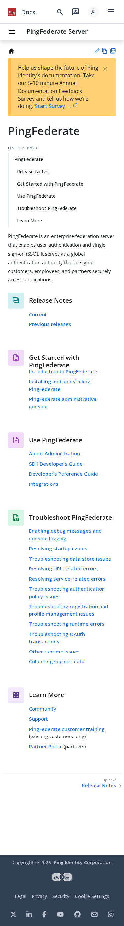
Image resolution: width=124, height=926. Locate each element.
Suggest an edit (97, 51)
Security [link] (60, 896)
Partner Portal (45, 746)
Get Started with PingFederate (50, 184)
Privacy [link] (39, 896)
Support (38, 718)
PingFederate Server (57, 31)
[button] (93, 12)
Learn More (29, 220)
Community (42, 708)
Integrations (43, 484)
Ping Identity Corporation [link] (83, 862)
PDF (113, 51)
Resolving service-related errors (67, 578)
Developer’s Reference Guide (63, 473)
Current (38, 314)
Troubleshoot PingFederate (47, 208)
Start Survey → (53, 106)
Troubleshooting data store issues (70, 558)
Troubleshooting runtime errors (66, 623)
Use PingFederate (36, 196)
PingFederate (28, 159)
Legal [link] (20, 896)
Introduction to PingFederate (63, 371)
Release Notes (33, 171)
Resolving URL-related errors (63, 568)
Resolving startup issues (58, 548)
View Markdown (105, 51)
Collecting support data (57, 661)
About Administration (54, 453)
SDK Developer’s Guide (56, 463)
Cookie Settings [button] (92, 896)
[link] (12, 12)
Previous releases (50, 324)
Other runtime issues (54, 651)
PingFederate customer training (66, 729)
